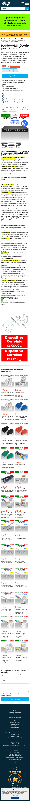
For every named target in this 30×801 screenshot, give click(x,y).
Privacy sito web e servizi (15, 738)
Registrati (15, 708)
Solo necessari (15, 795)
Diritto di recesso (13, 107)
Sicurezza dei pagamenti (15, 720)
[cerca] (27, 8)
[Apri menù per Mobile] (27, 4)
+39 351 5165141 (19, 757)
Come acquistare (15, 727)
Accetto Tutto (15, 798)
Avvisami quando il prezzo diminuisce (14, 100)
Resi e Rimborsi (15, 726)
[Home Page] (5, 6)
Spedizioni (25, 107)
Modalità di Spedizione (15, 719)
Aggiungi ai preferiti (9, 98)
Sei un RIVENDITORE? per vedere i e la (13, 82)
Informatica (8, 38)
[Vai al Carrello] (22, 4)
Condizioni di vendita (15, 722)
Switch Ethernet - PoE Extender (19, 38)
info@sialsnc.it (17, 759)
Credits (15, 762)
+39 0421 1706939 (16, 755)
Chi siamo (15, 714)
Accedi (15, 710)
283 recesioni (17, 787)
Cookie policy (20, 793)
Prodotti (3, 38)
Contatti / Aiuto (15, 707)
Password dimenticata (15, 712)
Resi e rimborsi (20, 107)
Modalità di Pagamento (15, 717)
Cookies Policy (15, 736)
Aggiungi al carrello (15, 76)
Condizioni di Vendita (6, 107)
